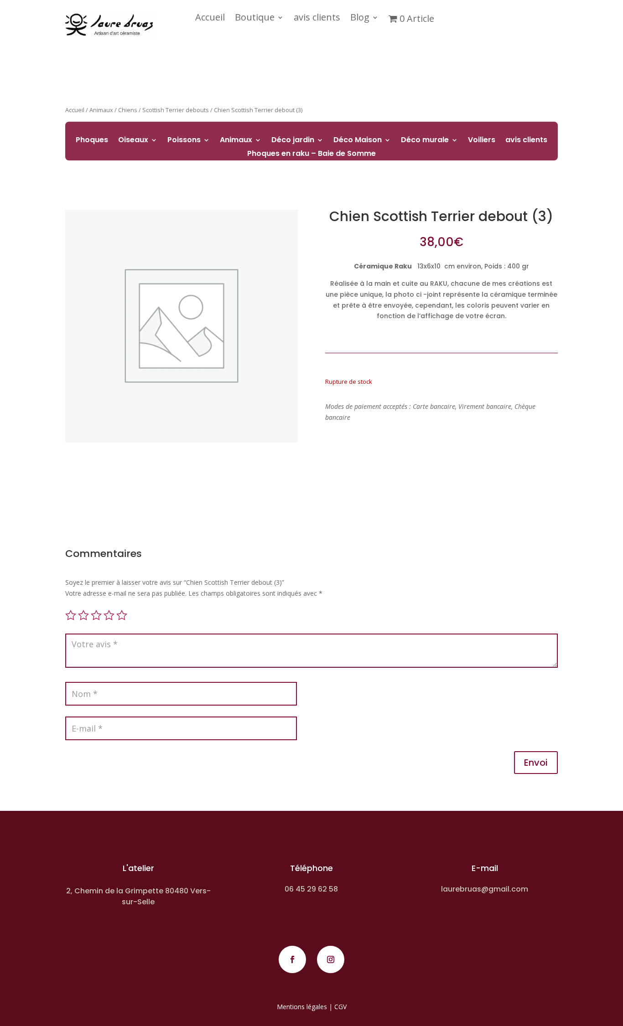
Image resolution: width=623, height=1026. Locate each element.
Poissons (184, 141)
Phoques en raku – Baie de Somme (311, 154)
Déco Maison (357, 141)
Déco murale (425, 141)
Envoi (536, 762)
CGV (340, 1006)
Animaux (236, 141)
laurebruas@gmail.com (484, 889)
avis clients (317, 18)
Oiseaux (133, 141)
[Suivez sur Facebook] (292, 959)
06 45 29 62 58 (311, 889)
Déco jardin (292, 141)
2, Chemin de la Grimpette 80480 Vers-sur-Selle (138, 896)
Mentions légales (302, 1006)
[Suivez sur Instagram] (330, 959)
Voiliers (481, 141)
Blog (359, 18)
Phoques (92, 141)
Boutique (255, 18)
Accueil (210, 18)
